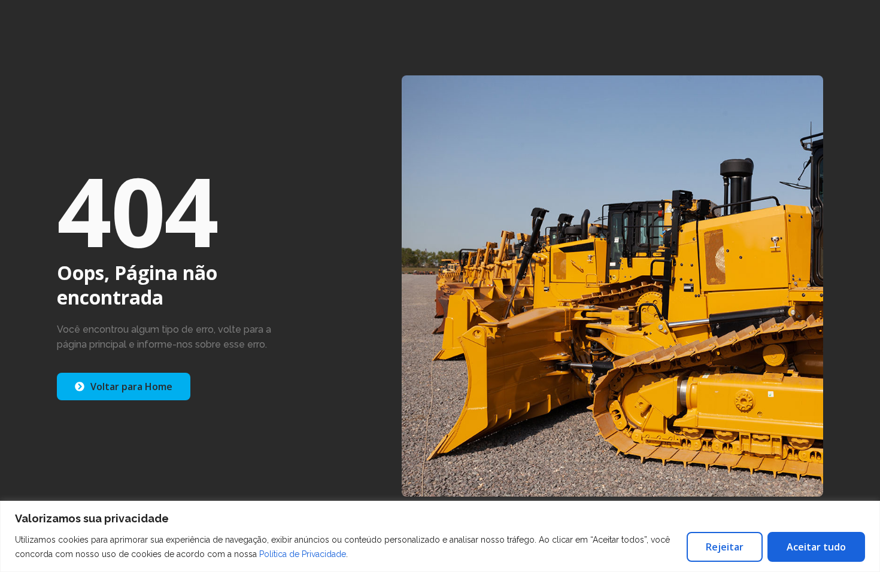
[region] (440, 536)
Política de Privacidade (302, 554)
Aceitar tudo (816, 546)
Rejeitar (725, 546)
